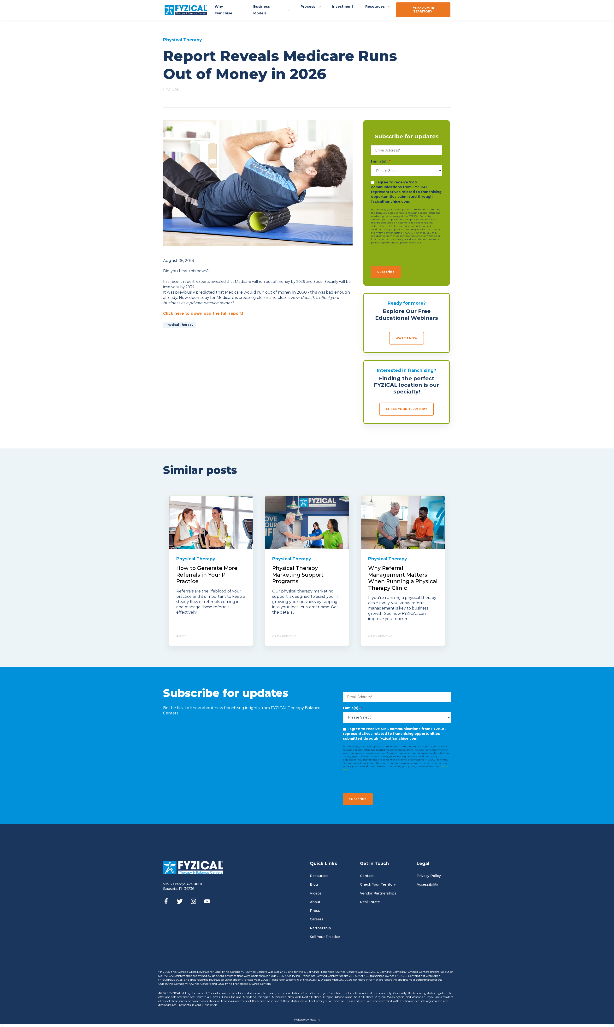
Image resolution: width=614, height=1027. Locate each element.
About (315, 902)
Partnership (320, 928)
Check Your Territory (378, 884)
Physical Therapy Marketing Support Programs (298, 575)
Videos (316, 893)
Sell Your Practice (325, 937)
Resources (319, 876)
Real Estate (370, 902)
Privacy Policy (429, 876)
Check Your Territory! (423, 9)
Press (315, 911)
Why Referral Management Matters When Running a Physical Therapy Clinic (402, 578)
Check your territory (406, 409)
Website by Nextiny (307, 1019)
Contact (367, 876)
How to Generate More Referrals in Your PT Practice (206, 575)
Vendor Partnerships (378, 893)
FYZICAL (171, 89)
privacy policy (430, 242)
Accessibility (427, 884)
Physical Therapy (179, 324)
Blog (314, 884)
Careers (316, 919)
